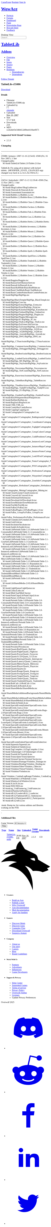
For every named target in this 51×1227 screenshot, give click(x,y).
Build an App (18, 900)
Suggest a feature (19, 933)
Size (19, 830)
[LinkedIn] (28, 1180)
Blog (14, 951)
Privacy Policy (18, 990)
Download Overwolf (21, 931)
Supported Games (19, 985)
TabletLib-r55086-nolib (11, 836)
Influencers (16, 969)
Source (10, 65)
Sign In (22, 2)
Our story (16, 946)
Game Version (35, 830)
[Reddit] (28, 1092)
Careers (15, 949)
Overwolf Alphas (19, 993)
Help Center (17, 983)
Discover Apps (18, 926)
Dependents (17, 74)
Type (3, 830)
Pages (9, 67)
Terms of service (19, 988)
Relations (11, 69)
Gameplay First (18, 928)
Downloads (44, 830)
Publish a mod (18, 903)
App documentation (20, 907)
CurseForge (6, 2)
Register (15, 2)
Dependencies (18, 72)
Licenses (15, 995)
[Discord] (28, 1048)
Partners (15, 965)
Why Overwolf (18, 905)
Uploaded (26, 830)
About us (16, 944)
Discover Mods (18, 923)
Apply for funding (20, 912)
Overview (11, 57)
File (8, 60)
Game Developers (19, 972)
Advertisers (17, 967)
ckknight (10, 110)
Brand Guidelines (19, 954)
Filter (4, 826)
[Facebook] (28, 1136)
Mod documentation (20, 910)
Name (11, 830)
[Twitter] (28, 1223)
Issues (9, 62)
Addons (6, 51)
